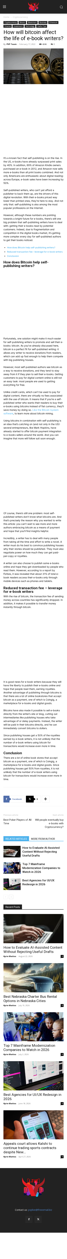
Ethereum (53, 22)
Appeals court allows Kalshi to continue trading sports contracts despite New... (29, 1148)
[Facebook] (28, 1219)
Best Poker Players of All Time (17, 821)
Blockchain (32, 22)
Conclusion (13, 256)
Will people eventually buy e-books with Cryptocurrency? (49, 823)
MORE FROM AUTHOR (43, 839)
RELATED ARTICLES (16, 839)
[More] (45, 799)
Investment (18, 26)
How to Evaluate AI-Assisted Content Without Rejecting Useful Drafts (41, 851)
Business (43, 22)
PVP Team (11, 44)
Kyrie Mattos (9, 956)
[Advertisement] (33, 122)
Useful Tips (41, 26)
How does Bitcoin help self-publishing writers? (31, 247)
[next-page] (11, 897)
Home (6, 17)
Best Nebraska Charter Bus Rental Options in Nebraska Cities (30, 999)
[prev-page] (5, 897)
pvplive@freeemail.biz (40, 1209)
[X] (38, 1219)
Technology (30, 26)
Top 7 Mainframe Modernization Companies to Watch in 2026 (41, 868)
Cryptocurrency (20, 17)
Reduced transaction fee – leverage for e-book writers (35, 252)
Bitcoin (22, 22)
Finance (7, 26)
